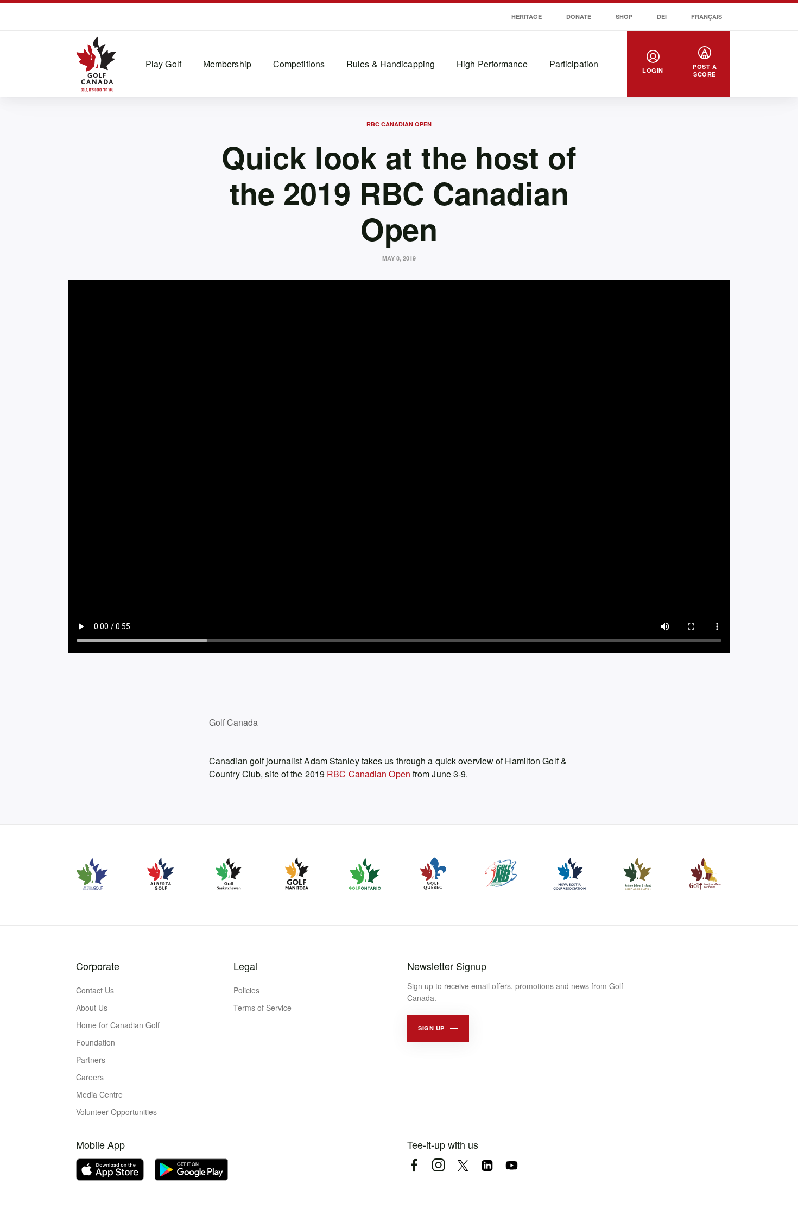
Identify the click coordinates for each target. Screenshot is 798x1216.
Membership (227, 64)
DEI (662, 16)
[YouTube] (511, 1165)
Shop (624, 16)
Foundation (95, 1042)
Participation (573, 64)
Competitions (299, 64)
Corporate (97, 966)
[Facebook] (414, 1165)
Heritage (526, 16)
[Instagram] (438, 1165)
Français (706, 16)
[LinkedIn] (487, 1165)
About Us (91, 1007)
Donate (578, 16)
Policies (246, 990)
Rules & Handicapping (390, 64)
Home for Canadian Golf (118, 1024)
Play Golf (163, 64)
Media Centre (99, 1094)
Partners (90, 1059)
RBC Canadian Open (399, 124)
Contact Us (95, 990)
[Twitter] (463, 1165)
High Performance (492, 64)
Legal (245, 966)
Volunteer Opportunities (116, 1111)
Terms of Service (262, 1007)
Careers (90, 1077)
